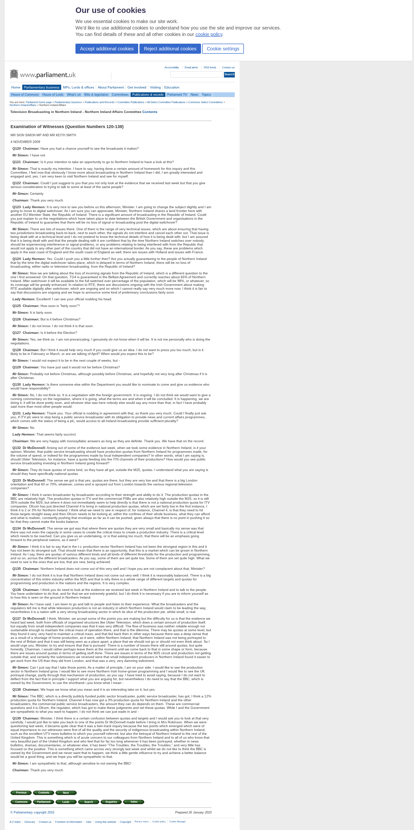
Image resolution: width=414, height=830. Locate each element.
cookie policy (209, 34)
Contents (149, 112)
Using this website (105, 821)
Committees (120, 94)
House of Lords (52, 94)
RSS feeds (210, 67)
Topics (206, 94)
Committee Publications (130, 102)
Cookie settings (223, 48)
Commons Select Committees (205, 102)
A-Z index (15, 821)
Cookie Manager (177, 821)
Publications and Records (100, 102)
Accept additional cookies (107, 48)
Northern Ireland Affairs (23, 105)
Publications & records (148, 94)
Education (171, 87)
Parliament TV (177, 94)
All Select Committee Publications (166, 102)
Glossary (29, 821)
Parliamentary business (41, 87)
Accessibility (172, 67)
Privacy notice (142, 821)
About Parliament (111, 87)
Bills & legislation (96, 94)
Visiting (155, 87)
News (194, 94)
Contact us (228, 67)
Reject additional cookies (170, 48)
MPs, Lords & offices (78, 87)
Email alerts (191, 67)
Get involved (136, 87)
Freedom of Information (68, 821)
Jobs (89, 821)
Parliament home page (39, 102)
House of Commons (25, 94)
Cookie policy (159, 821)
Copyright (125, 821)
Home (15, 87)
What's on (74, 94)
